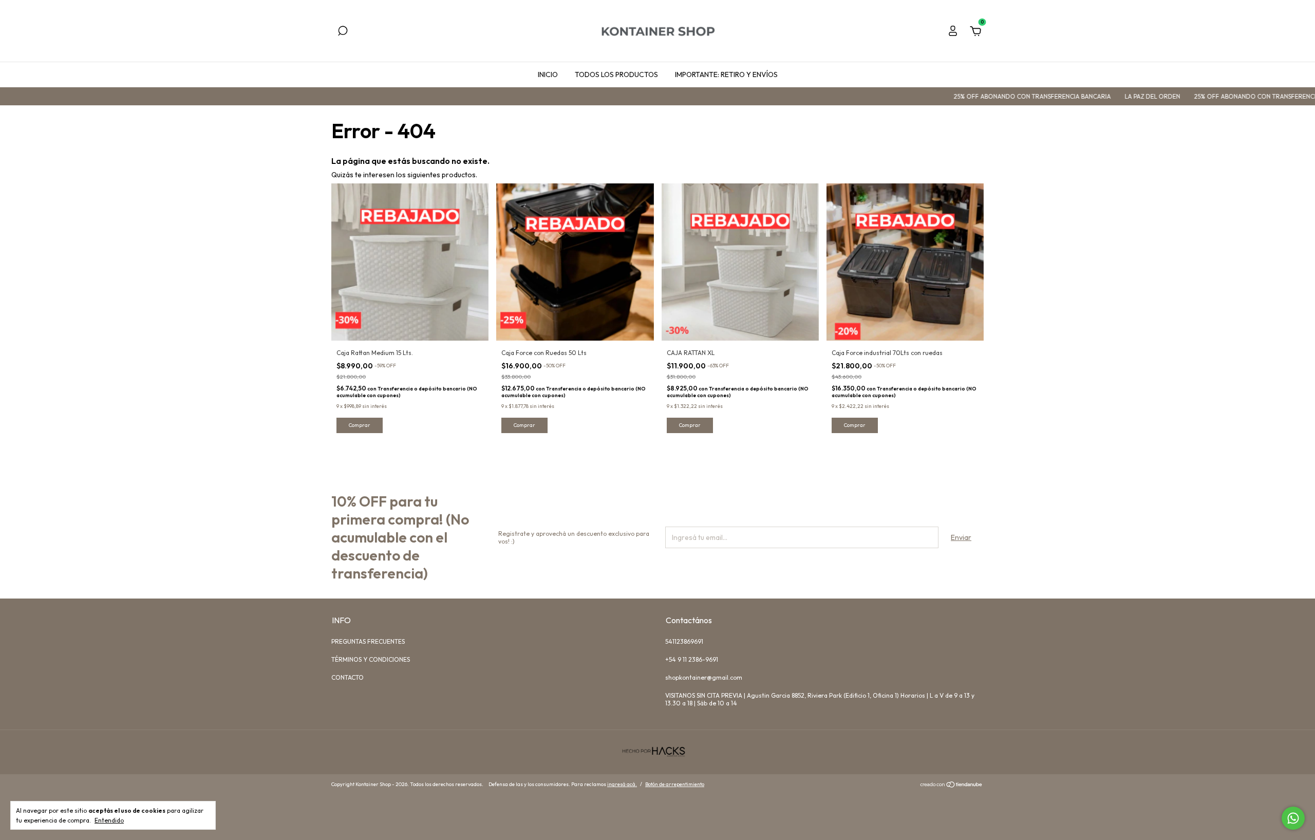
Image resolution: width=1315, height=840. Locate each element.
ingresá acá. (622, 784)
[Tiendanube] (951, 785)
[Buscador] (342, 32)
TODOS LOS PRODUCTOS (616, 74)
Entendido (109, 820)
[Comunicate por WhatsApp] (1293, 818)
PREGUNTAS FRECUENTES (368, 641)
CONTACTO (347, 677)
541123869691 (684, 641)
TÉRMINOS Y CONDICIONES (370, 659)
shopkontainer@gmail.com (703, 677)
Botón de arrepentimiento (674, 784)
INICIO (548, 74)
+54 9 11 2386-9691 (691, 659)
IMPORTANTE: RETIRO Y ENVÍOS (726, 74)
